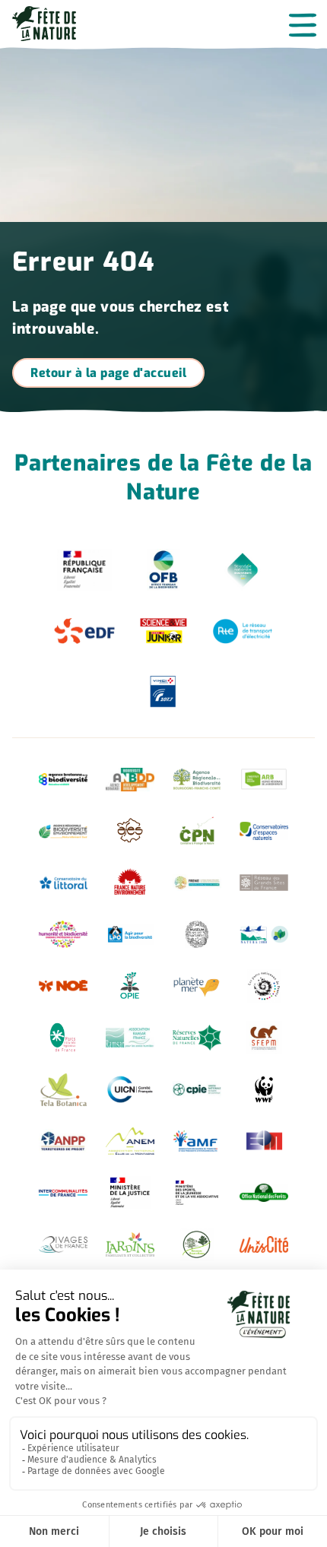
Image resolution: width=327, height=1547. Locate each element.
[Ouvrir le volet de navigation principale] (302, 24)
